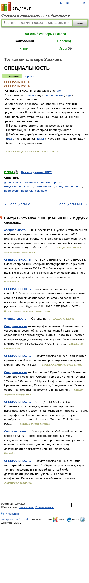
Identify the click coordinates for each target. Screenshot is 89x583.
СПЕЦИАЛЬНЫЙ (70, 204)
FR (83, 3)
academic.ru (16, 6)
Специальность (15, 326)
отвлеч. (30, 95)
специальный (54, 95)
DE (68, 3)
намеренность (44, 186)
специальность (15, 230)
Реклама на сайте (44, 507)
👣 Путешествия (10, 513)
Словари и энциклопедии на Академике (35, 15)
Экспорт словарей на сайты (15, 519)
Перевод (29, 76)
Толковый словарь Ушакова (44, 34)
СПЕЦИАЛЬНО (20, 204)
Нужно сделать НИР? (36, 172)
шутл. (41, 138)
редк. (68, 95)
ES (75, 3)
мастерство (54, 182)
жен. (60, 90)
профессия (11, 190)
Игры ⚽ (65, 48)
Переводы (65, 41)
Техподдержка (26, 507)
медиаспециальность (18, 186)
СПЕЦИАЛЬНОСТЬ (17, 259)
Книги (23, 48)
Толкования (24, 41)
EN (60, 3)
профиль (27, 190)
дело (7, 182)
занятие (17, 182)
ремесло (41, 190)
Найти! (79, 23)
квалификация (34, 182)
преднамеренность (69, 186)
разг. (10, 138)
